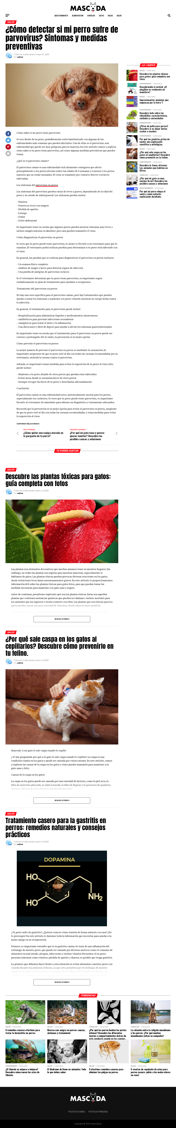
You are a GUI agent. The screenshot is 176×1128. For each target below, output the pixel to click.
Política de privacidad (98, 1111)
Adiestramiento (61, 15)
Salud (119, 15)
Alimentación (77, 15)
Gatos (101, 15)
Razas (110, 15)
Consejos (91, 15)
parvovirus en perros (47, 185)
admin (20, 57)
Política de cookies (76, 1111)
